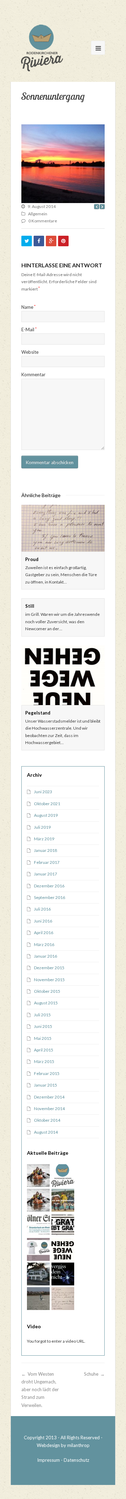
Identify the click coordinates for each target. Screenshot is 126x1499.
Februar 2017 (46, 862)
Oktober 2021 (47, 803)
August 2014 (46, 1132)
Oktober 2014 (47, 1120)
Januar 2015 (45, 1085)
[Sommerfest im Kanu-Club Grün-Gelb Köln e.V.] (38, 1200)
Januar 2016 (45, 956)
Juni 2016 (43, 921)
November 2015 (49, 979)
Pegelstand (37, 713)
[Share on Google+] (51, 241)
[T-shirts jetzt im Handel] (62, 1175)
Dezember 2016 (49, 885)
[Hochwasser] (62, 1224)
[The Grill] (38, 1274)
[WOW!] (38, 1298)
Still (29, 606)
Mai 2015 (42, 1038)
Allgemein (37, 213)
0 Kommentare (42, 220)
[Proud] (63, 528)
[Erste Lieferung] (38, 1249)
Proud (31, 559)
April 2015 (43, 1049)
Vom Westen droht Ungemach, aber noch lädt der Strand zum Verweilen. (40, 1389)
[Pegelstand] (63, 675)
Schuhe (91, 1374)
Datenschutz (76, 1460)
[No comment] (62, 1200)
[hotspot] (38, 1175)
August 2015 (46, 1002)
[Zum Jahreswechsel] (62, 1274)
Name (28, 307)
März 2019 (44, 838)
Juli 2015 (42, 1014)
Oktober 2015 (47, 991)
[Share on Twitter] (26, 241)
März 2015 (44, 1061)
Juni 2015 (43, 1026)
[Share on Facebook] (39, 241)
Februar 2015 (46, 1073)
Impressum (48, 1460)
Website (29, 352)
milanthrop (78, 1445)
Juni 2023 (43, 791)
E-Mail (29, 329)
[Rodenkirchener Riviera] (42, 48)
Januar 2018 (45, 850)
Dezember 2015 (49, 967)
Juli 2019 (42, 827)
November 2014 (49, 1108)
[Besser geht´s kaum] (38, 1224)
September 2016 (49, 897)
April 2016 (43, 932)
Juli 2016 (42, 909)
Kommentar (33, 374)
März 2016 (44, 944)
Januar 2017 (45, 873)
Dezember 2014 (49, 1097)
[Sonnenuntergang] (63, 163)
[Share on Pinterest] (63, 241)
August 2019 (46, 815)
